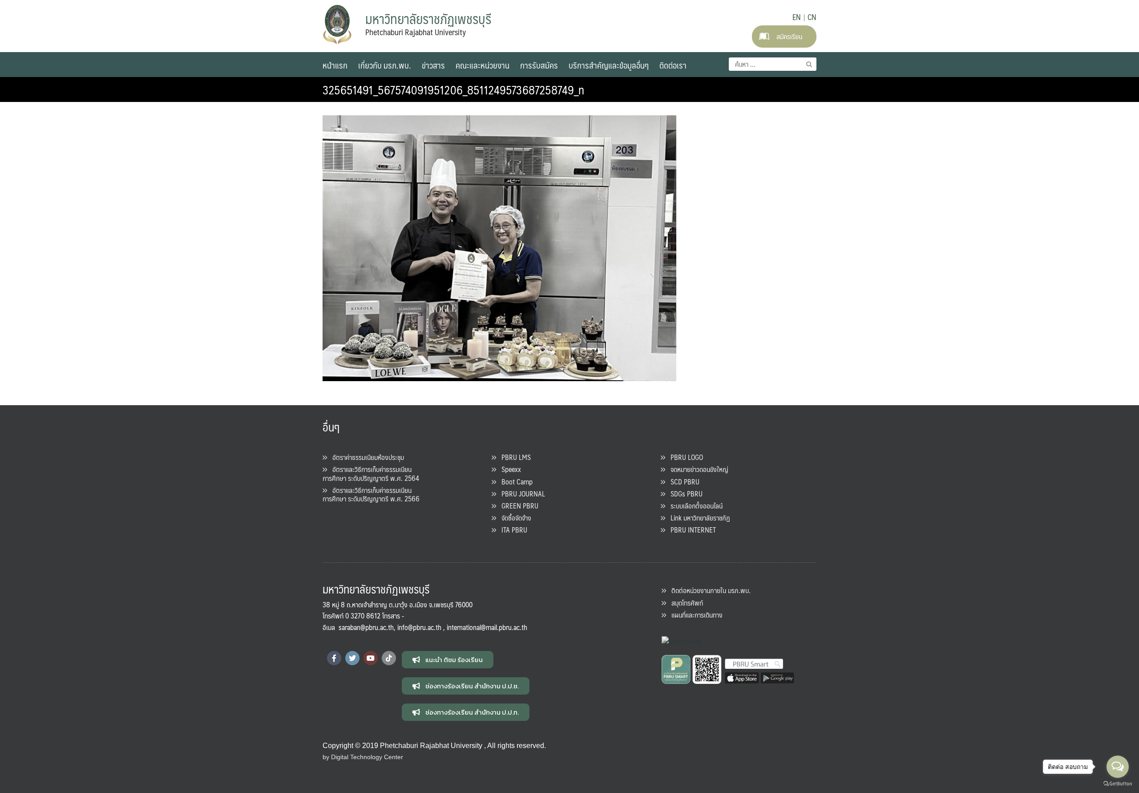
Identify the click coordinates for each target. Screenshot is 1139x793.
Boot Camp (514, 482)
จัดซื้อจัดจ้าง (513, 518)
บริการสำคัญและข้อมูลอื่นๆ (609, 65)
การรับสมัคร (539, 65)
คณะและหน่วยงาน (482, 65)
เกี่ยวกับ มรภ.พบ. (384, 65)
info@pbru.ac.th (419, 627)
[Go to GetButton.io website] (1117, 784)
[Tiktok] (389, 658)
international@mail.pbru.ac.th (487, 627)
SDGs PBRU (684, 494)
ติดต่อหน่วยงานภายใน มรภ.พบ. (708, 590)
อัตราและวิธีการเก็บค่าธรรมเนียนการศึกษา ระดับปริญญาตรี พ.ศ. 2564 (371, 473)
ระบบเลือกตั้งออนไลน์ (694, 506)
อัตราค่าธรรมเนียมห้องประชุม (365, 457)
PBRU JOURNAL (520, 494)
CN (812, 17)
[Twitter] (352, 658)
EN (796, 17)
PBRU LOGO (684, 457)
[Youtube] (371, 658)
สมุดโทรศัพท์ (684, 603)
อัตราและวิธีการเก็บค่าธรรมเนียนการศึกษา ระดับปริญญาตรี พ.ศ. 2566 (371, 494)
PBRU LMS (513, 457)
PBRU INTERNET (690, 530)
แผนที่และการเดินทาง (694, 615)
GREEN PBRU (517, 506)
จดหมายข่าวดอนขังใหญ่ (696, 469)
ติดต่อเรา (673, 65)
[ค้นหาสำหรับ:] (772, 64)
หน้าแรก (335, 65)
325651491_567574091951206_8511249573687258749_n (453, 89)
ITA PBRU (511, 530)
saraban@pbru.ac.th (366, 627)
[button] (447, 659)
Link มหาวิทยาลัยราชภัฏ (697, 518)
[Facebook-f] (334, 658)
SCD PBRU (682, 482)
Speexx (508, 469)
